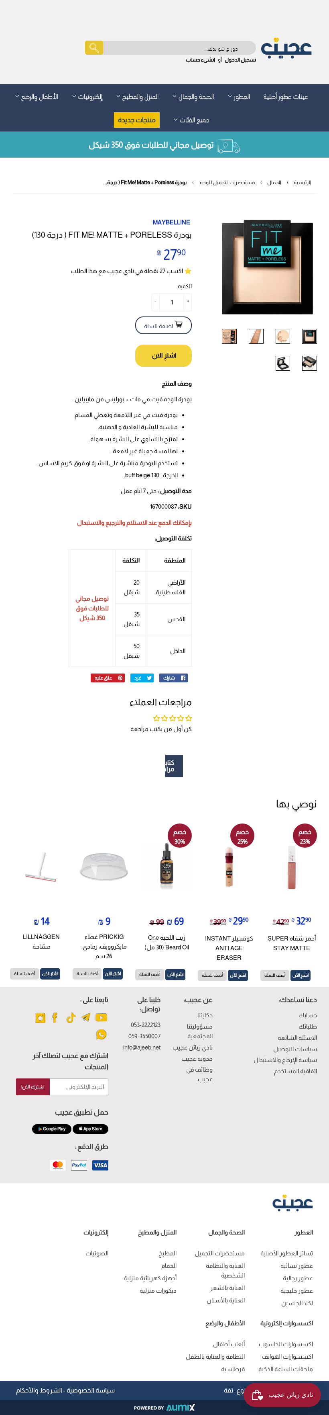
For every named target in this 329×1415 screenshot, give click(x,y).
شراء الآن (163, 356)
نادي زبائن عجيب (193, 1047)
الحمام (169, 1265)
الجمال (274, 182)
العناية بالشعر (227, 1287)
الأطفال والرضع (39, 95)
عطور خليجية (296, 1290)
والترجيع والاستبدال (101, 522)
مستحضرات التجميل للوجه (227, 182)
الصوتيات (96, 1253)
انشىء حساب (200, 60)
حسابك (308, 1015)
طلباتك (308, 1026)
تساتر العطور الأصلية (286, 1253)
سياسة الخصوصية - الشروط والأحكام (65, 1390)
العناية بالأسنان (226, 1300)
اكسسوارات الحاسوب (286, 1344)
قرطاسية (233, 1369)
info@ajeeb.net (141, 1047)
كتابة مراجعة (169, 765)
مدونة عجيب (197, 1058)
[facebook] (56, 1022)
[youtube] (101, 1022)
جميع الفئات (193, 119)
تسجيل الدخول (240, 60)
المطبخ (167, 1253)
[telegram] (86, 1022)
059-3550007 (144, 1036)
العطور (241, 95)
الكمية (185, 286)
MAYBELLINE (171, 222)
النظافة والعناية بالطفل (215, 1356)
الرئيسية (302, 182)
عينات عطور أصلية (286, 95)
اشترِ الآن (300, 975)
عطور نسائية (296, 1265)
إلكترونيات (89, 95)
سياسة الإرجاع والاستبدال (285, 1059)
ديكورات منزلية (158, 1290)
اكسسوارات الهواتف (287, 1356)
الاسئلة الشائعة (297, 1037)
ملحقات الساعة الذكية (285, 1369)
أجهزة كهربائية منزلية (150, 1278)
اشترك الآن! (33, 1087)
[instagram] (40, 1022)
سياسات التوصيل (295, 1048)
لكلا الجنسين (297, 1303)
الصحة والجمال (195, 95)
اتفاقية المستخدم (295, 1071)
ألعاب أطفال (229, 1344)
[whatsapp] (101, 1039)
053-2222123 (145, 1024)
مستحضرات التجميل (220, 1253)
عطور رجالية (298, 1278)
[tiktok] (71, 1022)
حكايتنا (205, 1015)
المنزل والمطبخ (139, 95)
